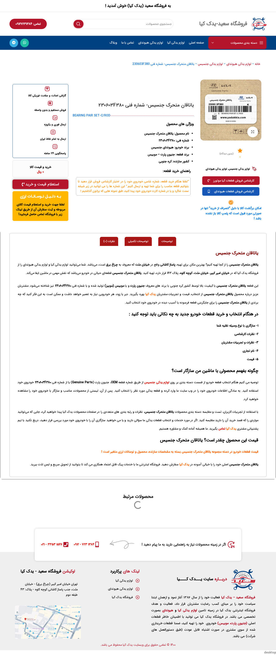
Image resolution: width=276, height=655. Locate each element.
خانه (257, 64)
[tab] (167, 241)
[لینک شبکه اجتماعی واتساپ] (24, 43)
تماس (221, 428)
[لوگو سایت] (259, 23)
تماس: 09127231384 (28, 24)
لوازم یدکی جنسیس (210, 64)
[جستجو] (78, 24)
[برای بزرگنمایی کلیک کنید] (252, 132)
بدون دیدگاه (226, 154)
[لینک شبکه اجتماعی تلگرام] (13, 43)
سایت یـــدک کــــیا (202, 579)
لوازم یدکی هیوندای (238, 64)
